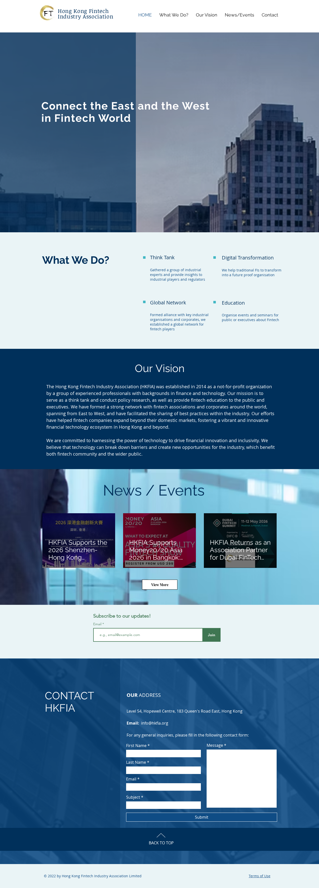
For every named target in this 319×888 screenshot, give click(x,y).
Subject (133, 797)
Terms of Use (259, 876)
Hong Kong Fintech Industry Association (85, 13)
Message (215, 745)
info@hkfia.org (154, 723)
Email (97, 624)
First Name (136, 746)
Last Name (136, 762)
